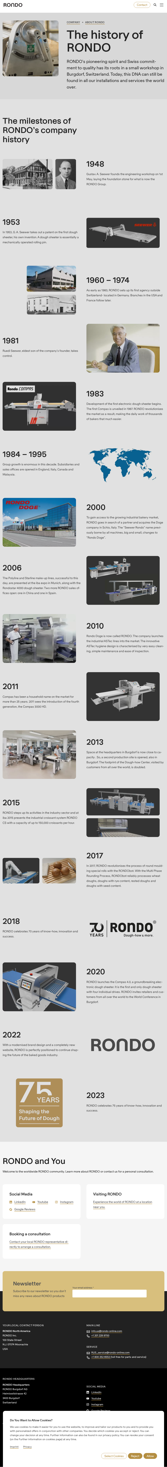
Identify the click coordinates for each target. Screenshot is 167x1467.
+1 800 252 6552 (101, 1356)
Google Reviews (24, 1209)
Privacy (27, 1446)
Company (73, 22)
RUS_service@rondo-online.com (110, 1352)
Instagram (66, 1202)
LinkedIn (20, 1202)
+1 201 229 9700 (100, 1335)
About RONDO (95, 22)
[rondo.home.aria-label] (13, 5)
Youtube (42, 1202)
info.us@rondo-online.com (106, 1331)
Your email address (82, 1287)
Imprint (14, 1446)
